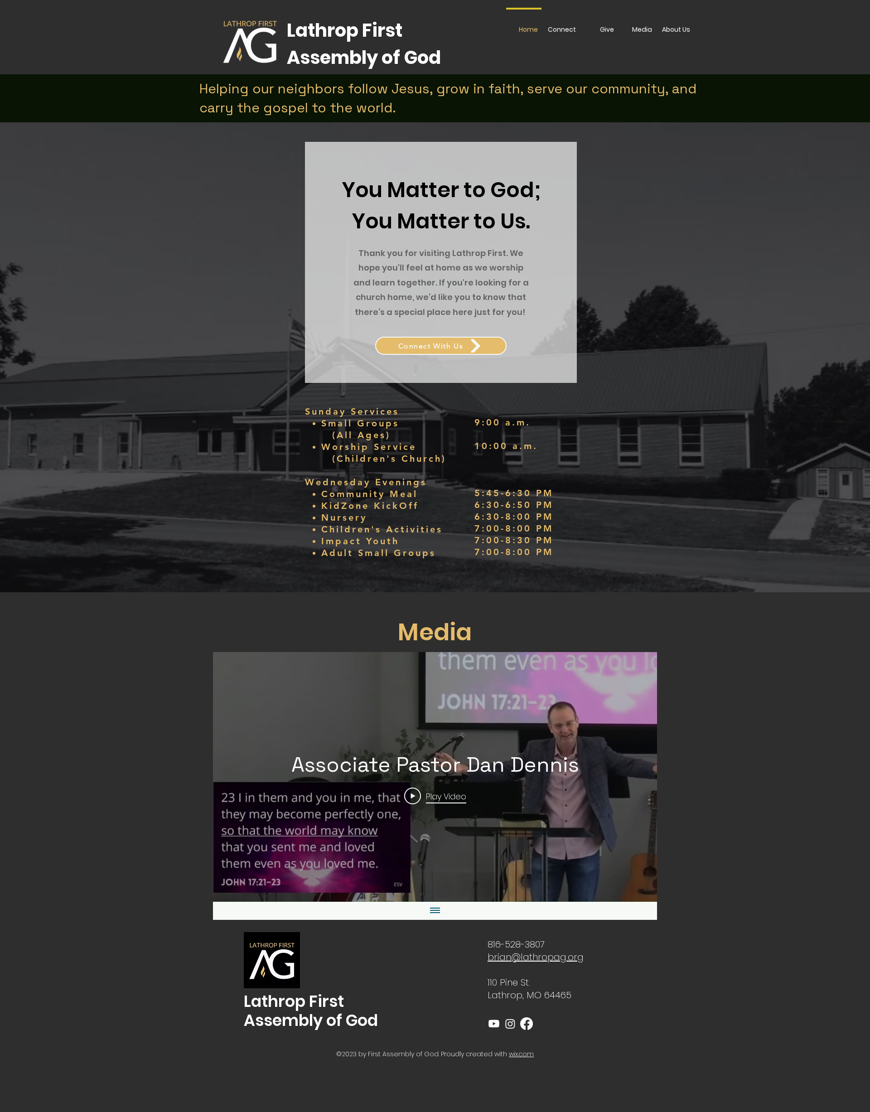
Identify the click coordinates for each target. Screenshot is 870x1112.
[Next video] (638, 777)
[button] (676, 26)
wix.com (521, 1054)
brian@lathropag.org (536, 957)
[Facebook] (526, 1023)
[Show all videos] (435, 911)
